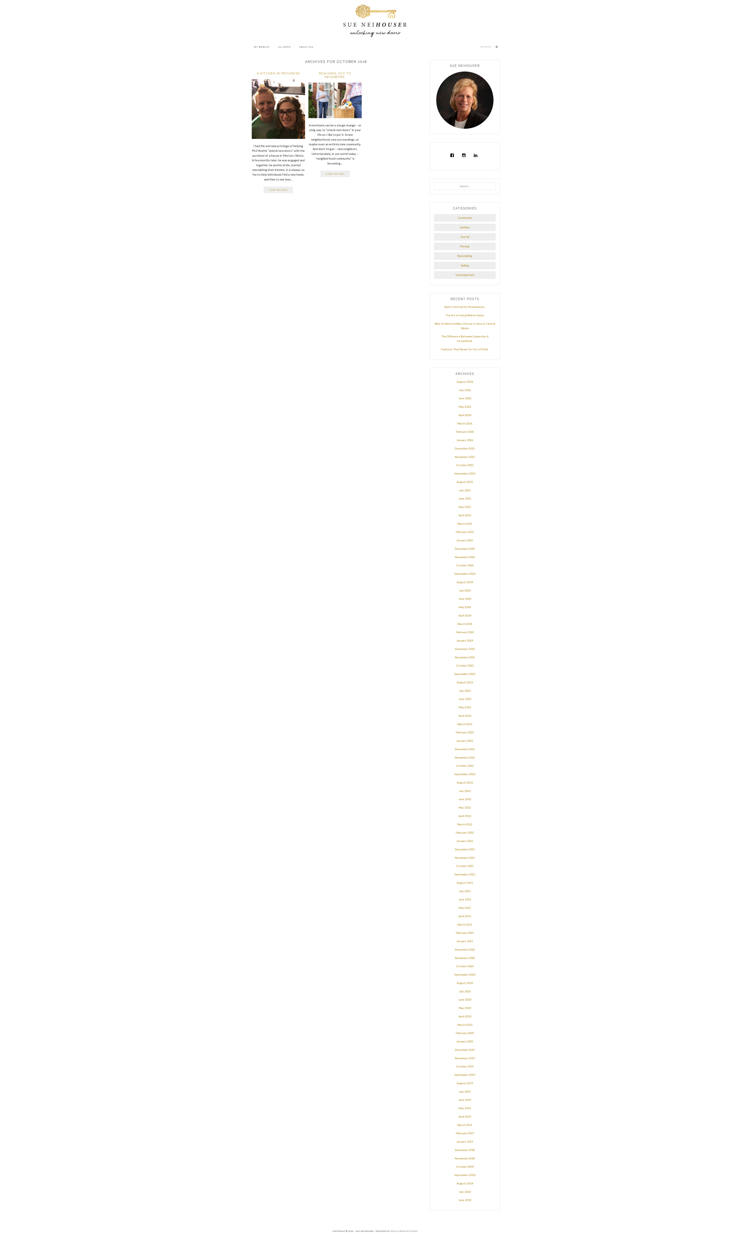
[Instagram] (465, 155)
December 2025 (465, 448)
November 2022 (465, 757)
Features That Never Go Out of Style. (464, 349)
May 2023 (465, 707)
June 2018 (464, 1200)
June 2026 (464, 398)
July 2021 (465, 891)
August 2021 (465, 882)
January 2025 (464, 540)
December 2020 (465, 949)
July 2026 (465, 390)
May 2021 (465, 907)
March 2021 (464, 924)
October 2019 (465, 1066)
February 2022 (465, 832)
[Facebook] (453, 155)
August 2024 (465, 582)
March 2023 (464, 724)
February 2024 (465, 632)
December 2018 (465, 1150)
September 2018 (464, 1175)
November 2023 (465, 657)
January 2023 (464, 740)
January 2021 (464, 941)
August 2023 (465, 682)
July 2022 (465, 791)
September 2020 (464, 974)
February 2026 (465, 431)
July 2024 (465, 590)
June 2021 (464, 899)
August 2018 (465, 1183)
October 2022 (465, 765)
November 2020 (465, 958)
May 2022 (465, 807)
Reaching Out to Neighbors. (335, 75)
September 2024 (464, 573)
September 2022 (464, 774)
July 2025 (465, 490)
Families (465, 227)
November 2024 (465, 557)
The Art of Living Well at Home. (464, 315)
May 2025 (465, 507)
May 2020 (465, 1008)
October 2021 (465, 866)
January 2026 (464, 440)
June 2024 (464, 598)
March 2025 (464, 523)
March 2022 (464, 824)
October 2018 (465, 1166)
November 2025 (465, 456)
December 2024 (465, 548)
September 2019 (464, 1074)
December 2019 (465, 1049)
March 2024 (464, 624)
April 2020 (464, 1016)
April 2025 (464, 515)
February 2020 (465, 1033)
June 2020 (464, 999)
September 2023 (464, 674)
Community (465, 217)
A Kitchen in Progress (278, 73)
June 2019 (464, 1099)
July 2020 (465, 991)
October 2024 (465, 565)
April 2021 (464, 916)
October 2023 (465, 665)
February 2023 (465, 732)
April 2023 (464, 715)
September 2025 (464, 473)
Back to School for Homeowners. (465, 306)
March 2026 (464, 423)
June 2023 (464, 699)
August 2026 (465, 381)
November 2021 (465, 857)
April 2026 (464, 415)
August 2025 (465, 481)
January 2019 (464, 1141)
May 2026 (465, 406)
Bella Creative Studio (404, 1231)
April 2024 (464, 615)
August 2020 (465, 983)
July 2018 (465, 1191)
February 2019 (465, 1133)
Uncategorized (465, 274)
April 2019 (464, 1116)
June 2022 (464, 799)
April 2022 (464, 816)
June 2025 (464, 498)
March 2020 (464, 1024)
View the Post (278, 190)
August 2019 (465, 1083)
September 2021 (464, 874)
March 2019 (464, 1125)
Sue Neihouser (375, 21)
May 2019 (465, 1108)
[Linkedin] (476, 155)
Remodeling (464, 255)
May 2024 (465, 607)
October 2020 (465, 966)
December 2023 (465, 649)
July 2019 (465, 1091)
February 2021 (465, 932)
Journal (464, 236)
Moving (464, 246)
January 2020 (464, 1041)
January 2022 (464, 841)
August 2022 (465, 782)
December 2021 (465, 849)
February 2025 (465, 532)
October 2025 (465, 465)
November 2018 (465, 1158)
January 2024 (464, 640)
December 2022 (465, 749)
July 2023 (465, 690)
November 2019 (465, 1058)
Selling (465, 265)
